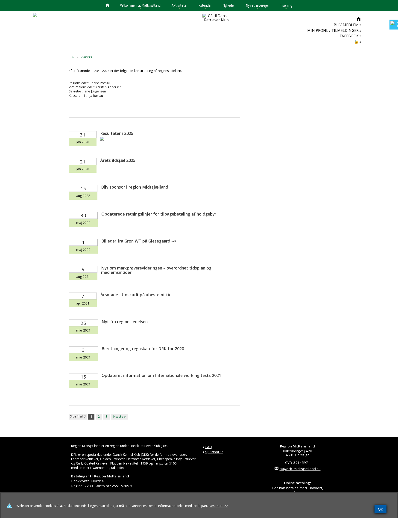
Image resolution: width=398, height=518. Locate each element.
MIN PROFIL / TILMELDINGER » (334, 30)
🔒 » (357, 41)
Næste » (119, 416)
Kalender (205, 7)
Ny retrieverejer (257, 7)
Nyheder (229, 5)
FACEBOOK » (350, 35)
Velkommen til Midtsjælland (140, 7)
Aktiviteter (180, 7)
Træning (286, 7)
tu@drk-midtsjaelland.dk (300, 468)
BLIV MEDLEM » (347, 24)
